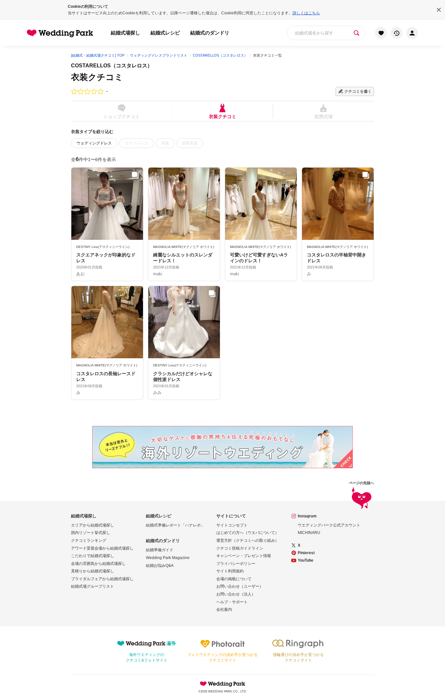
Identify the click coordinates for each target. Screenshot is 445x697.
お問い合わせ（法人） (235, 594)
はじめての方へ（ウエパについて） (247, 532)
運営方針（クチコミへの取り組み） (247, 540)
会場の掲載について (233, 579)
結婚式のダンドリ (209, 32)
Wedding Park (222, 683)
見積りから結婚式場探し (92, 571)
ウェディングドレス (94, 143)
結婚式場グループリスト (92, 586)
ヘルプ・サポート (232, 602)
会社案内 (224, 609)
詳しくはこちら (306, 13)
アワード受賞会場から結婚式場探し (102, 548)
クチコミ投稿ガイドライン (239, 548)
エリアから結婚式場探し (92, 525)
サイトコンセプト (232, 525)
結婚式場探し (125, 32)
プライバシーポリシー (235, 563)
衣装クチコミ (222, 116)
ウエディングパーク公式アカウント (329, 525)
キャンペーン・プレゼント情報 (243, 556)
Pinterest (306, 553)
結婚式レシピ (165, 32)
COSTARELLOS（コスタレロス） (111, 65)
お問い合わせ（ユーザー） (239, 586)
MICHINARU (309, 532)
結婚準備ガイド (159, 550)
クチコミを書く (358, 91)
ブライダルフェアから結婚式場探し (102, 579)
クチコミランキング (88, 540)
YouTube (305, 560)
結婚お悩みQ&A (160, 565)
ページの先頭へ (361, 483)
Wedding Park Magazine (168, 557)
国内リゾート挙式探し (90, 532)
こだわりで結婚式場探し (92, 556)
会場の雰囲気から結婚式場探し (98, 563)
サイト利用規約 (230, 571)
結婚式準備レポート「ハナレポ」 (175, 525)
